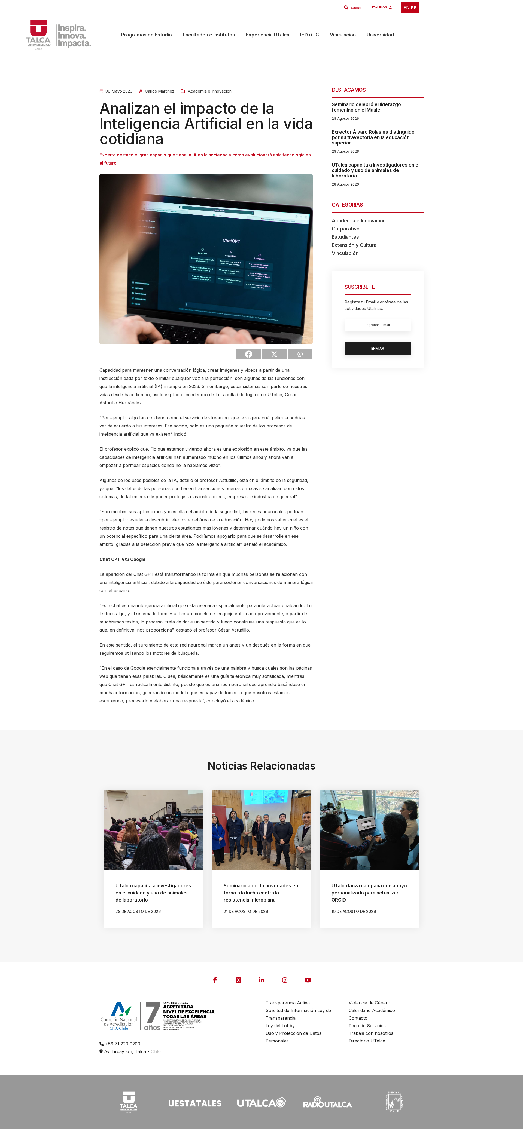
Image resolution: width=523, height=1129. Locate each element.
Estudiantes (345, 237)
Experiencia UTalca (267, 35)
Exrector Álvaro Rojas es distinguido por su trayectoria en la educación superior (373, 137)
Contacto (358, 1018)
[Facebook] (248, 354)
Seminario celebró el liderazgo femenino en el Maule (366, 107)
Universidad (380, 35)
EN (406, 7)
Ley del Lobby (280, 1025)
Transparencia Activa (288, 1002)
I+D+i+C (309, 35)
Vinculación (343, 35)
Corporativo (346, 229)
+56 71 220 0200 (122, 1044)
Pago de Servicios (367, 1025)
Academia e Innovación (209, 91)
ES (414, 7)
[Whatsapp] (300, 354)
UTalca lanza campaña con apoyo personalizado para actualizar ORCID (369, 893)
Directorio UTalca (367, 1041)
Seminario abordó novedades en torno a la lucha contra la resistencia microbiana (261, 893)
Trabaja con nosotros (371, 1033)
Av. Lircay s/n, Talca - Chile (132, 1051)
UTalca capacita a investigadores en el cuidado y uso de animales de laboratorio (375, 170)
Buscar (356, 7)
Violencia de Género (369, 1002)
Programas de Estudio (146, 35)
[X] (274, 354)
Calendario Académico (372, 1010)
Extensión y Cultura (354, 245)
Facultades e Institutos (209, 35)
